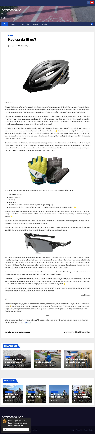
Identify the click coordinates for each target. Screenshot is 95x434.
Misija (12, 24)
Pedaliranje (24, 24)
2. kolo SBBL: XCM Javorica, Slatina (81, 396)
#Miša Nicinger (25, 46)
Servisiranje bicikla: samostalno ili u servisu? (76, 362)
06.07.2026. (9, 400)
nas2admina (21, 365)
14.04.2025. (79, 400)
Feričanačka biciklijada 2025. (57, 396)
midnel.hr (28, 322)
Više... (22, 425)
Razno (35, 24)
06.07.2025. (56, 400)
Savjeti (45, 24)
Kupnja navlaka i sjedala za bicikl (14, 360)
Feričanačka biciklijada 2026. (11, 396)
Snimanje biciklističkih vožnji (76, 332)
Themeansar (33, 430)
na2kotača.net (12, 417)
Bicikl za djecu (43, 362)
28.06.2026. (33, 400)
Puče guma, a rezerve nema (18, 332)
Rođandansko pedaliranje (35, 395)
